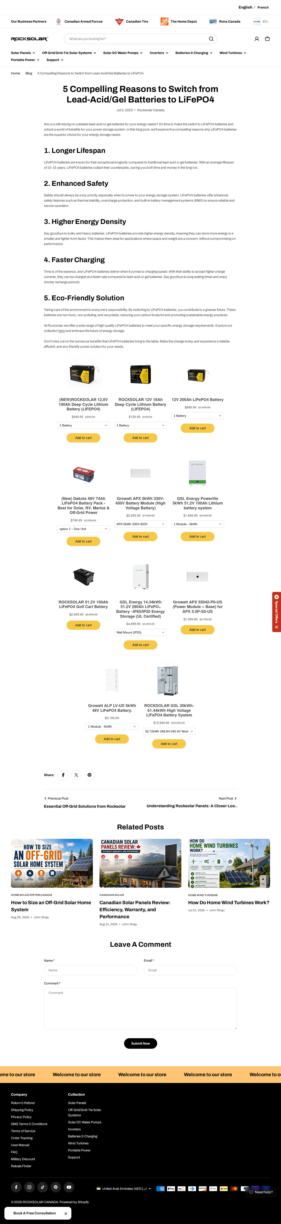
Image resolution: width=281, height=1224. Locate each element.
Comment (52, 983)
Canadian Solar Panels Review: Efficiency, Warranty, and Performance (135, 909)
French (263, 7)
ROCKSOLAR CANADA (40, 1202)
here (61, 331)
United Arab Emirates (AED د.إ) (124, 1188)
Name (49, 960)
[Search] (211, 38)
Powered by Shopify (74, 1202)
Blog (28, 73)
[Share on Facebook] (63, 775)
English (245, 7)
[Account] (256, 38)
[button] (276, 612)
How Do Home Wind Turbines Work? (228, 902)
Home (15, 73)
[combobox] (140, 39)
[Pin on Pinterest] (89, 775)
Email (149, 960)
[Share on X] (76, 775)
